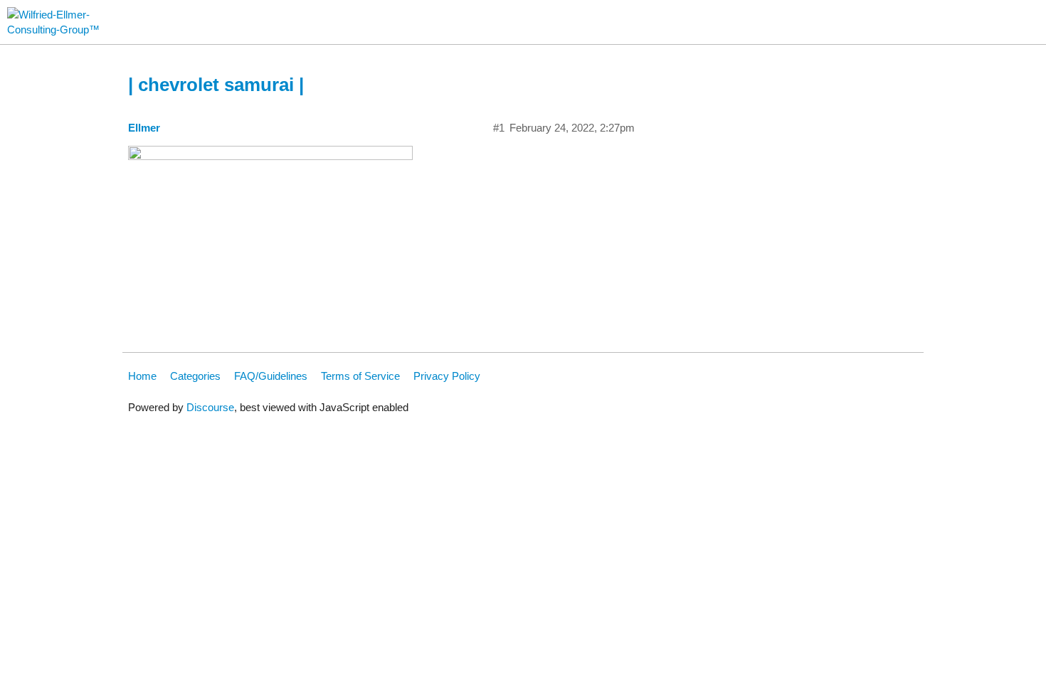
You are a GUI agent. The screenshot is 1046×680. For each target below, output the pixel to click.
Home (142, 376)
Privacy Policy (446, 376)
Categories (195, 376)
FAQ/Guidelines (270, 376)
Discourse (210, 407)
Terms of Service (360, 376)
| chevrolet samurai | (216, 84)
